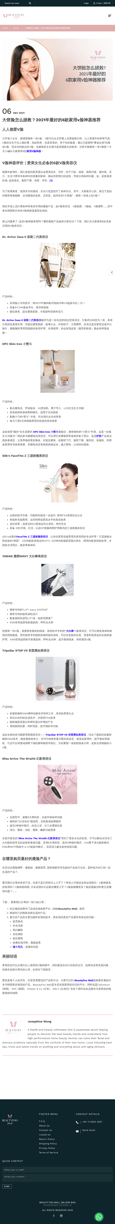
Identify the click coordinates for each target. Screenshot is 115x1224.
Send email (88, 1130)
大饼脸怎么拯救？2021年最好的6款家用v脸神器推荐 (48, 28)
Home (5, 28)
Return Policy (47, 1139)
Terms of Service (48, 1152)
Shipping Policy (48, 1143)
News (16, 28)
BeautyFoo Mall (83, 980)
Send (7, 1186)
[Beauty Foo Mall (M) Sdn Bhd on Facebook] (54, 1216)
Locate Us (44, 1134)
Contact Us (45, 1130)
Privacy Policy (47, 1148)
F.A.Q (42, 1121)
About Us (44, 1125)
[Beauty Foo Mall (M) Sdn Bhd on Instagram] (61, 1216)
